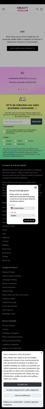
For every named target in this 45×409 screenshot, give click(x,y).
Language (13, 212)
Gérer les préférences (22, 395)
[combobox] (17, 208)
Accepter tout (22, 384)
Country (12, 205)
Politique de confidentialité (12, 402)
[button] (35, 187)
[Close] (41, 352)
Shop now (29, 220)
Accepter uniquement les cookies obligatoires (23, 390)
